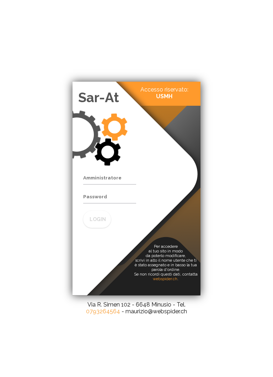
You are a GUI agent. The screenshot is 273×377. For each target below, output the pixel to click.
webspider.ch (165, 279)
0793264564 (103, 311)
